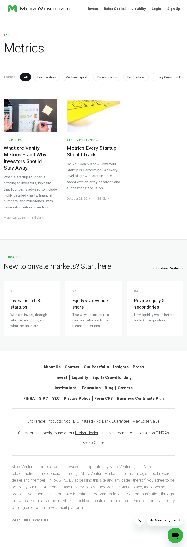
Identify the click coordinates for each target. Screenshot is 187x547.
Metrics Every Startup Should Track (91, 151)
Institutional (66, 388)
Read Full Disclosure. (30, 520)
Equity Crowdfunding (112, 377)
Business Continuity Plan (140, 398)
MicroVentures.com (29, 466)
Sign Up (173, 9)
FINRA (29, 398)
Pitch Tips (13, 140)
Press (138, 367)
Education (91, 388)
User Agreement (49, 487)
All (26, 77)
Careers (125, 388)
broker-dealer (86, 433)
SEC (56, 398)
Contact (72, 367)
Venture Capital (76, 77)
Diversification (107, 77)
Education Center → (168, 268)
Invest (93, 9)
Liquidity (138, 9)
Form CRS (103, 398)
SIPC (43, 398)
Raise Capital (115, 9)
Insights (121, 367)
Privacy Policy (77, 398)
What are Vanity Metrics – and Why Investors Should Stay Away (25, 158)
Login (156, 9)
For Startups (136, 77)
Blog (109, 388)
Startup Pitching (82, 140)
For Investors (46, 77)
